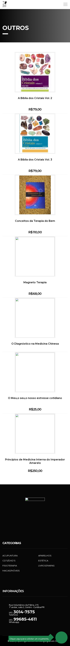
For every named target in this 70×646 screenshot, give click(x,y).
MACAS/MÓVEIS (11, 570)
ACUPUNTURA (10, 555)
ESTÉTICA (43, 560)
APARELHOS (44, 555)
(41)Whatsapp (23, 621)
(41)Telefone (22, 613)
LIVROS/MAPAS (46, 565)
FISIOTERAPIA (9, 565)
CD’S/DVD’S (8, 560)
